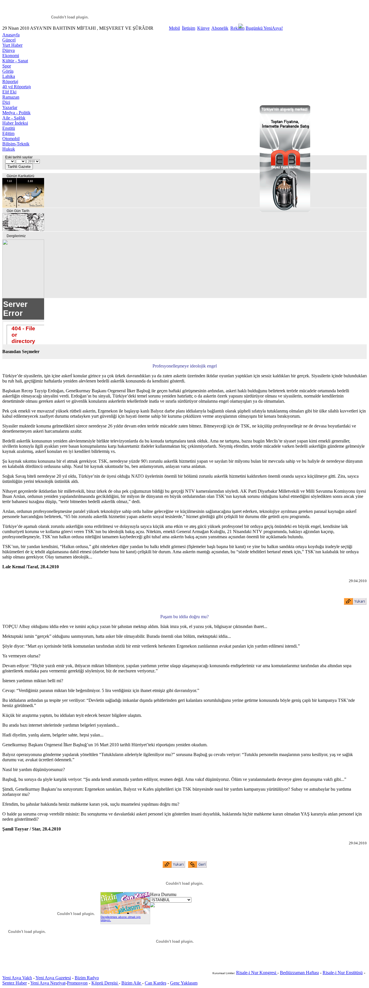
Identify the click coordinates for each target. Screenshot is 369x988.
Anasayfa (11, 34)
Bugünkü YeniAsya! (264, 28)
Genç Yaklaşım (183, 982)
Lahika (8, 76)
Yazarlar (9, 107)
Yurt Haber (12, 45)
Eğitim (8, 133)
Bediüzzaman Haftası (299, 972)
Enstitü (8, 128)
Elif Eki (9, 91)
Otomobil (11, 138)
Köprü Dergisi (105, 982)
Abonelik (219, 28)
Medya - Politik (16, 112)
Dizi (6, 102)
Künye (203, 28)
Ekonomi (10, 55)
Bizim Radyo (87, 977)
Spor (6, 65)
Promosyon (77, 982)
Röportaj (10, 81)
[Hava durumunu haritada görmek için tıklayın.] (152, 905)
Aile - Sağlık (13, 117)
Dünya (8, 50)
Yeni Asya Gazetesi (53, 977)
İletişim (188, 28)
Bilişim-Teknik (15, 143)
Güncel (9, 40)
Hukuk (8, 149)
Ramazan (10, 97)
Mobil (174, 28)
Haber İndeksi (15, 123)
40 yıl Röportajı (16, 86)
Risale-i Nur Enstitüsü (343, 972)
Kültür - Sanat (15, 60)
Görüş (8, 71)
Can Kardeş (155, 982)
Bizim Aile (131, 982)
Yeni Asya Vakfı (17, 977)
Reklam (237, 28)
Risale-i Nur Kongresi (256, 972)
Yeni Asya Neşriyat (47, 982)
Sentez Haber (14, 982)
